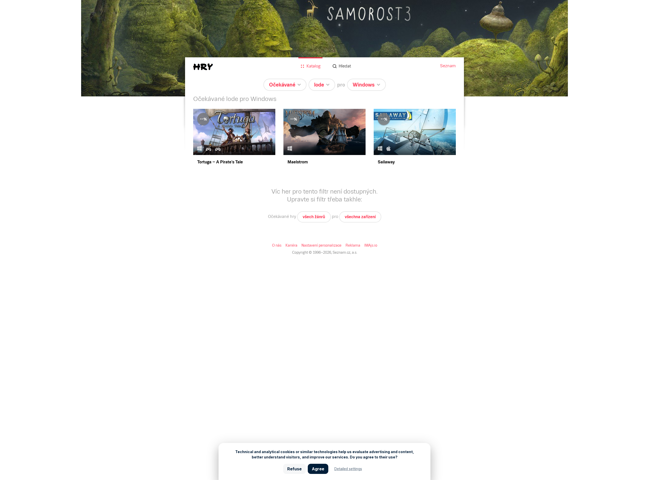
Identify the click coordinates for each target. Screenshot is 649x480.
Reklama (353, 245)
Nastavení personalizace (321, 245)
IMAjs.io (370, 245)
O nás (276, 245)
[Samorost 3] (324, 48)
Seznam (448, 65)
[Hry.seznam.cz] (203, 66)
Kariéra (291, 245)
